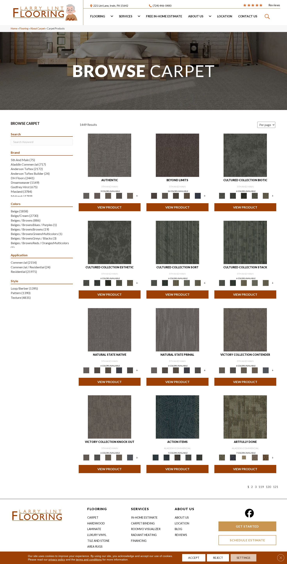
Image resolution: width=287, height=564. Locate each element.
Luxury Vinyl (96, 535)
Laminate (94, 529)
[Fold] (176, 282)
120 (268, 487)
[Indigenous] (108, 370)
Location (224, 16)
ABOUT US (184, 509)
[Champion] (233, 370)
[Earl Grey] (188, 457)
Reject (218, 557)
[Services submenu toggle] (139, 16)
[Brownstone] (177, 457)
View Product (109, 207)
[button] (267, 16)
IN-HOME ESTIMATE (144, 517)
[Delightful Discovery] (245, 416)
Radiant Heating (144, 535)
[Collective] (244, 195)
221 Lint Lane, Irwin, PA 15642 (110, 5)
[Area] (177, 154)
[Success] (266, 370)
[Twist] (198, 282)
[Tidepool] (177, 416)
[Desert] (165, 195)
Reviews (181, 535)
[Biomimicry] (245, 154)
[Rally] (255, 370)
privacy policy (56, 559)
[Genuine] (108, 195)
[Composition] (255, 195)
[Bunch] (165, 282)
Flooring (97, 16)
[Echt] (97, 195)
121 (275, 487)
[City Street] (199, 457)
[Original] (130, 370)
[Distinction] (266, 195)
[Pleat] (187, 282)
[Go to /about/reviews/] (261, 5)
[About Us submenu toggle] (210, 16)
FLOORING (97, 509)
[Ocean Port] (166, 457)
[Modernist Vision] (244, 457)
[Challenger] (245, 329)
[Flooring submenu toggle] (112, 16)
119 (261, 487)
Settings (243, 557)
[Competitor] (244, 370)
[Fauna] (187, 195)
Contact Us (247, 16)
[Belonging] (109, 329)
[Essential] (97, 370)
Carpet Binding (143, 523)
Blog (178, 529)
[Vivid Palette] (266, 457)
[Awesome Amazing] (255, 457)
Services (125, 16)
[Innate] (119, 370)
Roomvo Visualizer (145, 529)
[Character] (233, 195)
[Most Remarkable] (233, 457)
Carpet (92, 517)
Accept (193, 557)
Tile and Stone (98, 540)
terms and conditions (89, 559)
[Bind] (177, 242)
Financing (138, 540)
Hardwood (96, 523)
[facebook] (249, 513)
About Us (195, 16)
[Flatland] (198, 195)
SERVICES (140, 509)
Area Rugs (94, 546)
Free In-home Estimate (164, 16)
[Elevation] (176, 195)
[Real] (130, 195)
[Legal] (119, 195)
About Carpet (37, 28)
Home (14, 28)
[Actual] (109, 154)
